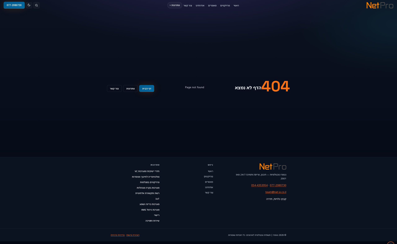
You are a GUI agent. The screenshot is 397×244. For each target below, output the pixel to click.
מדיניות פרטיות (118, 234)
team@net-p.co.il (275, 192)
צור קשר (187, 5)
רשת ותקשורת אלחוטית (147, 193)
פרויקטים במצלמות (149, 182)
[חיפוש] (36, 5)
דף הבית (146, 88)
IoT (157, 198)
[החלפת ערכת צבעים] (29, 5)
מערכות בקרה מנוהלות (148, 187)
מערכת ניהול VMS (150, 209)
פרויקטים (225, 5)
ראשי (236, 5)
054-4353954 (259, 185)
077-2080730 (14, 5)
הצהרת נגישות (132, 234)
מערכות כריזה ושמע (149, 204)
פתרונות (176, 5)
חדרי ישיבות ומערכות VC (147, 171)
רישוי (156, 215)
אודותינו (200, 5)
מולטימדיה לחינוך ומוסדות (145, 176)
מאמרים (212, 5)
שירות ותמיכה (152, 220)
